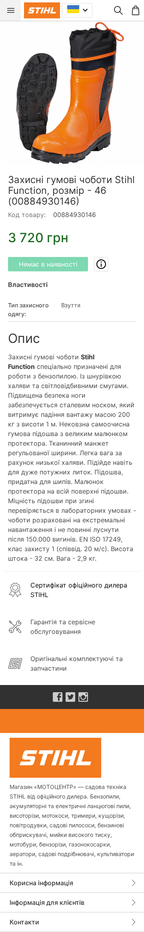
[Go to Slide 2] (69, 155)
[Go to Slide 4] (79, 155)
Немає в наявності (48, 264)
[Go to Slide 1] (63, 155)
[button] (72, 93)
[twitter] (70, 697)
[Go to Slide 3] (74, 155)
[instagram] (83, 697)
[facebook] (57, 697)
